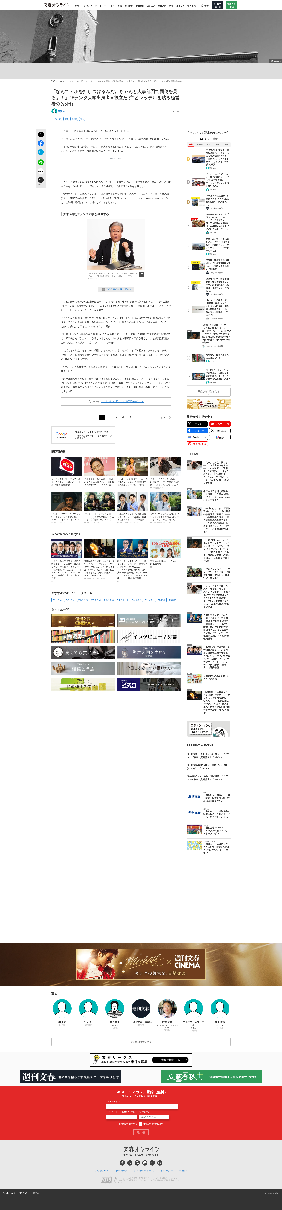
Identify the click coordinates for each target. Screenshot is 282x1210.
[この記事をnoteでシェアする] (41, 171)
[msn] (152, 1163)
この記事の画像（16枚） (119, 289)
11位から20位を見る (208, 391)
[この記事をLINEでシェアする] (41, 162)
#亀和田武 (109, 600)
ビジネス (61, 81)
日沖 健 (61, 111)
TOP (53, 81)
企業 (66, 119)
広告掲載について (102, 1171)
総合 (215, 138)
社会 (82, 119)
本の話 (36, 1193)
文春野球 (191, 6)
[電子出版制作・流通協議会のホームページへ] (106, 1180)
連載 (120, 6)
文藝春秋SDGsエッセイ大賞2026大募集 (163, 564)
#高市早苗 (83, 600)
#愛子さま (70, 600)
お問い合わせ (121, 1171)
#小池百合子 (123, 600)
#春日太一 (150, 600)
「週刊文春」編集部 (216, 208)
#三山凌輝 (137, 600)
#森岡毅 (161, 600)
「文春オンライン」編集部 (214, 346)
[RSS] (159, 1163)
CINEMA (162, 6)
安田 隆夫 (212, 382)
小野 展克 (212, 361)
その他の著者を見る (141, 1042)
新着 (77, 6)
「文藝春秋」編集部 (216, 318)
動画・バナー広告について (143, 1171)
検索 (206, 6)
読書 (171, 6)
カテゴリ (99, 6)
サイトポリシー (167, 1171)
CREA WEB (24, 1193)
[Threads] (137, 1163)
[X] (129, 1163)
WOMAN (151, 6)
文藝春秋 (140, 6)
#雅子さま (57, 600)
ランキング (87, 6)
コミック (180, 6)
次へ (163, 417)
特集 (111, 6)
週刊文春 (129, 6)
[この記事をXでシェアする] (41, 135)
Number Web (9, 1193)
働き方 (74, 119)
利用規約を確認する (128, 1124)
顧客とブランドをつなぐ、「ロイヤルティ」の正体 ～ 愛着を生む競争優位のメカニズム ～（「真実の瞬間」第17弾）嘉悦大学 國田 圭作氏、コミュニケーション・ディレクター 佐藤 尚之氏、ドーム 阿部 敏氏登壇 (132, 571)
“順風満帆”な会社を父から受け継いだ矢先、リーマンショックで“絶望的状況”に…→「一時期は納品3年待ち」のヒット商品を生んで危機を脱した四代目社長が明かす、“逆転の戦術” (99, 569)
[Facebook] (122, 1163)
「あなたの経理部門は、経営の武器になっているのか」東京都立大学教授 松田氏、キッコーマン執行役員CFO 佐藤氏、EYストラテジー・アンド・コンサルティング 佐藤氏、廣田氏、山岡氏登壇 (66, 571)
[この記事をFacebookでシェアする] (41, 143)
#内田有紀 (96, 600)
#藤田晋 (172, 600)
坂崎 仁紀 (212, 232)
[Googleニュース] (144, 1163)
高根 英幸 (212, 168)
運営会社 (183, 1171)
